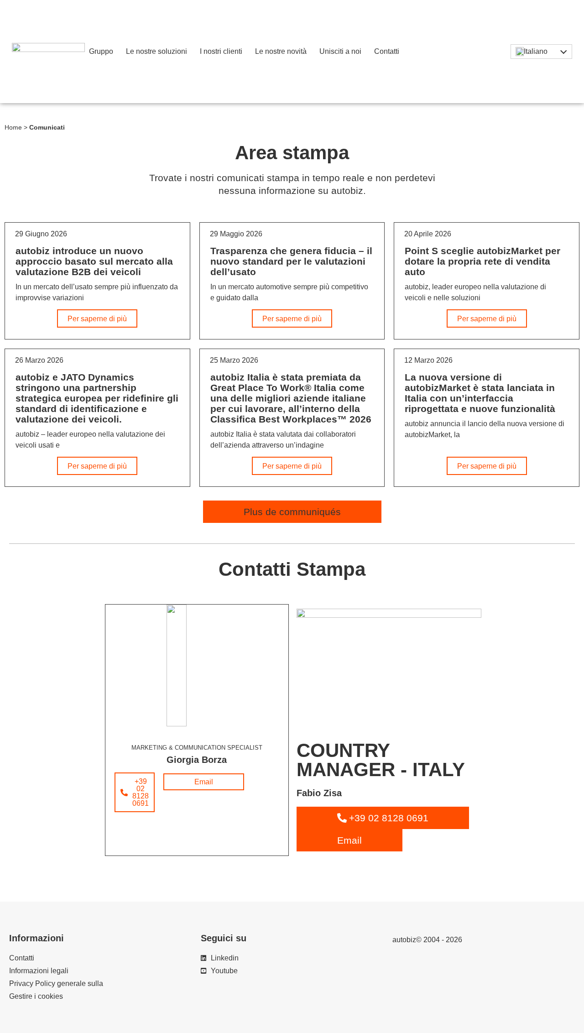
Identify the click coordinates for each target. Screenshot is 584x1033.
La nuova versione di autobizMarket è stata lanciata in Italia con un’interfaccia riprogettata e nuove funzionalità (480, 393)
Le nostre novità (281, 51)
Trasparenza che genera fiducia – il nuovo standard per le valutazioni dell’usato (291, 261)
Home (13, 127)
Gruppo (101, 51)
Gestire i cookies (36, 996)
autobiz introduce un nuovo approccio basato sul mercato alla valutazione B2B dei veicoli (94, 261)
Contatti (386, 51)
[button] (292, 512)
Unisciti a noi (340, 51)
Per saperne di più (97, 319)
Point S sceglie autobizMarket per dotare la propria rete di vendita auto (482, 261)
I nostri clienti (221, 51)
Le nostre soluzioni (156, 51)
